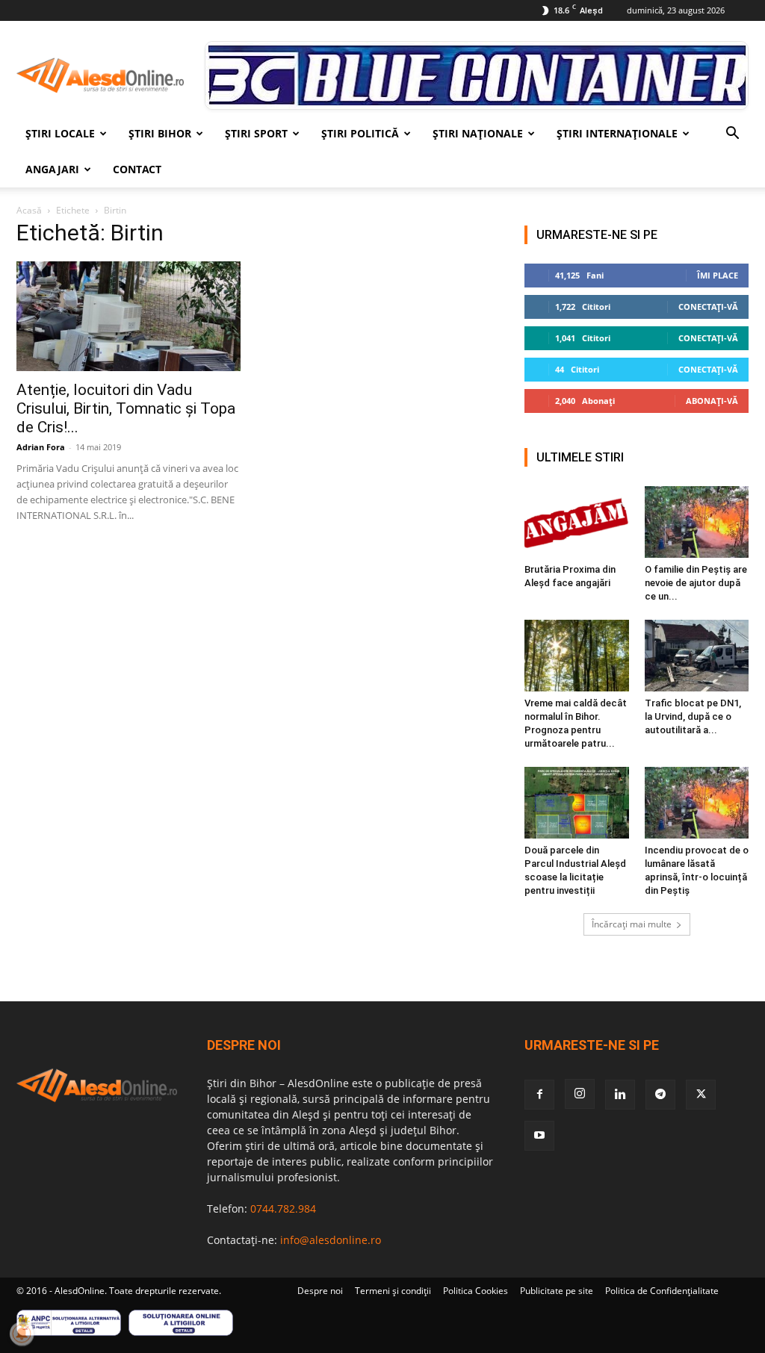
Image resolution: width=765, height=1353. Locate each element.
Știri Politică (360, 133)
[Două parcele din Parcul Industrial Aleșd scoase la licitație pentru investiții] (576, 803)
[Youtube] (539, 1136)
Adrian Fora (40, 446)
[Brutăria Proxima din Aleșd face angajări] (576, 522)
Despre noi (320, 1290)
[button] (732, 135)
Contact (137, 169)
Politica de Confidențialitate (662, 1290)
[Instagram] (580, 1094)
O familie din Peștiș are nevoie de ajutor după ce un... (696, 583)
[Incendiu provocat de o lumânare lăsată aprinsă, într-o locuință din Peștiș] (697, 803)
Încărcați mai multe (632, 924)
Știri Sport (256, 133)
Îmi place (717, 275)
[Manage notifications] (22, 1334)
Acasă (29, 210)
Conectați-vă (708, 306)
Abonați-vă (712, 400)
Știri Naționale (478, 133)
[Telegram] (660, 1095)
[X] (701, 1095)
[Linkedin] (620, 1095)
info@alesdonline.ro (330, 1240)
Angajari (52, 169)
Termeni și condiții (393, 1290)
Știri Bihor (159, 133)
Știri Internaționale (617, 133)
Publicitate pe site (556, 1290)
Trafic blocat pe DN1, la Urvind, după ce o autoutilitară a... (693, 716)
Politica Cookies (475, 1290)
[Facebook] (539, 1095)
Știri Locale (60, 133)
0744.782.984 (283, 1208)
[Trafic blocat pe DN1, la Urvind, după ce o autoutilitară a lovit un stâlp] (697, 655)
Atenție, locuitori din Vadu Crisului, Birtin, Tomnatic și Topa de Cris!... (125, 408)
